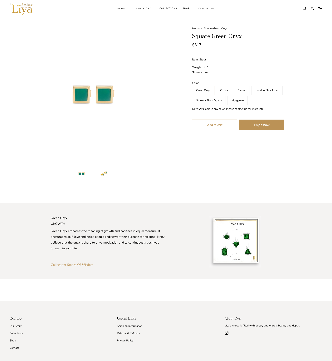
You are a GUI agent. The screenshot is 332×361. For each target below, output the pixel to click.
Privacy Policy (125, 340)
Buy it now (262, 125)
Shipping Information (129, 326)
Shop (13, 340)
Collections (16, 333)
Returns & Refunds (128, 333)
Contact (14, 348)
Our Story (16, 326)
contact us (241, 109)
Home (195, 28)
